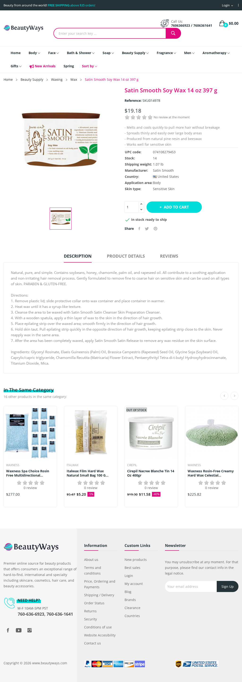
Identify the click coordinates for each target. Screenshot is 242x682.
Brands (130, 599)
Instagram (29, 630)
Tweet (147, 228)
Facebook (8, 630)
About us (91, 559)
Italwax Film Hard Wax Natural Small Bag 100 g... (87, 473)
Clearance (132, 607)
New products (136, 559)
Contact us (92, 643)
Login (129, 575)
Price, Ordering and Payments (99, 584)
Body (157, 182)
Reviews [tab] (169, 256)
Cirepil (132, 465)
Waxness (12, 465)
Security (90, 619)
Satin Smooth (163, 170)
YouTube (18, 630)
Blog (128, 591)
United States (168, 176)
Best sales (132, 567)
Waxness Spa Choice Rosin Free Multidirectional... (27, 473)
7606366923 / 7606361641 (191, 25)
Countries (132, 616)
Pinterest (155, 228)
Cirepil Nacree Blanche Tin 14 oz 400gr (150, 473)
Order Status (94, 603)
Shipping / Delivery (99, 595)
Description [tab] (78, 256)
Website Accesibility (100, 635)
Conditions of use (98, 627)
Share (139, 228)
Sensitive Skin (164, 189)
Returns (90, 611)
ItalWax (72, 465)
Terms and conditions (92, 570)
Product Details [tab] (126, 256)
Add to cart (176, 207)
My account (134, 583)
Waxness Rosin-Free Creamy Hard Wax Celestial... (211, 473)
